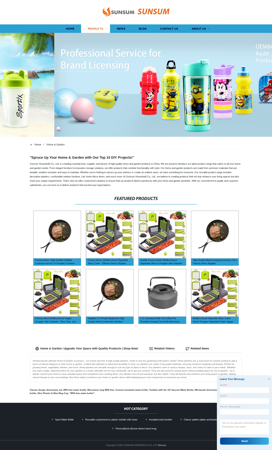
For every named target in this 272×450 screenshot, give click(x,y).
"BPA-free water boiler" (82, 393)
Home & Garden (56, 144)
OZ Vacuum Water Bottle (180, 390)
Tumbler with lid (157, 390)
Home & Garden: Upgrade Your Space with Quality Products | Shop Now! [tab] (89, 348)
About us (199, 28)
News (121, 28)
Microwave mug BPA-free (100, 390)
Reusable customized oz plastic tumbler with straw (111, 419)
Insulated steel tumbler (160, 419)
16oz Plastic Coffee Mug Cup (52, 393)
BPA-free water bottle (74, 390)
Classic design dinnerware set (46, 390)
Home (70, 28)
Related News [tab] (200, 348)
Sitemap (162, 445)
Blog (143, 28)
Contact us (169, 28)
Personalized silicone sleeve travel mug (136, 428)
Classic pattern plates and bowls (200, 419)
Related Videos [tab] (164, 348)
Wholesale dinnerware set (208, 390)
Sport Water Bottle (64, 419)
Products (95, 28)
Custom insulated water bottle (131, 390)
